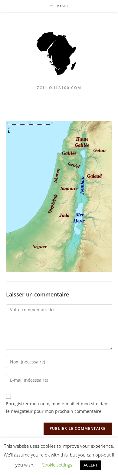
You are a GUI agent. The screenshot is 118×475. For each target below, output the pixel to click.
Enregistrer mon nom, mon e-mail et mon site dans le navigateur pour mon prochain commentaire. (58, 407)
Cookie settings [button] (57, 465)
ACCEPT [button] (90, 465)
